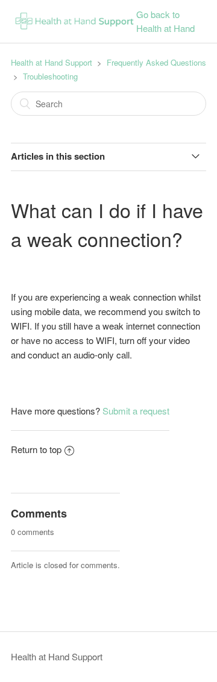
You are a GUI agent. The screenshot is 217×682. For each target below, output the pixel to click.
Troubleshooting (50, 76)
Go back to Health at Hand (165, 21)
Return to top (36, 449)
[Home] (73, 31)
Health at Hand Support (51, 62)
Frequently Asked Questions (156, 62)
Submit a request (135, 410)
